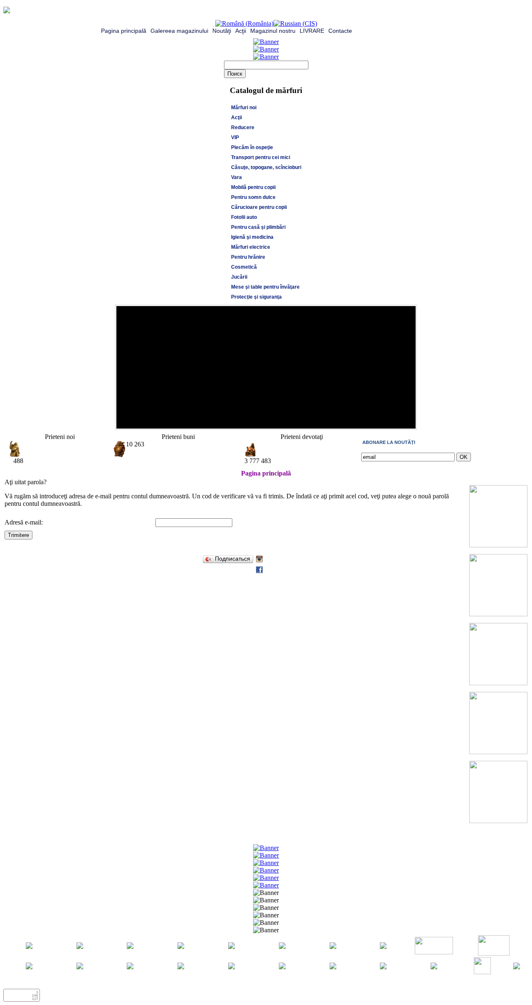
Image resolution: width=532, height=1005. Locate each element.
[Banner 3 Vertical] (498, 682)
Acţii (240, 30)
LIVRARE (312, 30)
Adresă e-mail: (24, 522)
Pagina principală (123, 30)
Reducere (242, 127)
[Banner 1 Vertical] (498, 545)
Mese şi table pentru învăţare (265, 287)
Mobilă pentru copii (253, 187)
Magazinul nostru (273, 30)
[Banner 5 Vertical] (498, 820)
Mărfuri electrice (250, 247)
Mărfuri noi (243, 107)
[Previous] (399, 420)
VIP (235, 137)
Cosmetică (244, 267)
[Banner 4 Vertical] (498, 751)
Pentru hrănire (248, 257)
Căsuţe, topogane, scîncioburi (266, 167)
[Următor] (407, 420)
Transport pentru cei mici (260, 157)
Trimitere (18, 535)
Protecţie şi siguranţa (256, 297)
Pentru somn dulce (253, 197)
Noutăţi (221, 30)
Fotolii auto (244, 217)
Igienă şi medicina (252, 237)
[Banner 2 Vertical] (498, 614)
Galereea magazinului (179, 30)
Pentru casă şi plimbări (258, 227)
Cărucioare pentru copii (259, 207)
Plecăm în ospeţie (252, 147)
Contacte (340, 30)
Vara (236, 177)
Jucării (239, 277)
